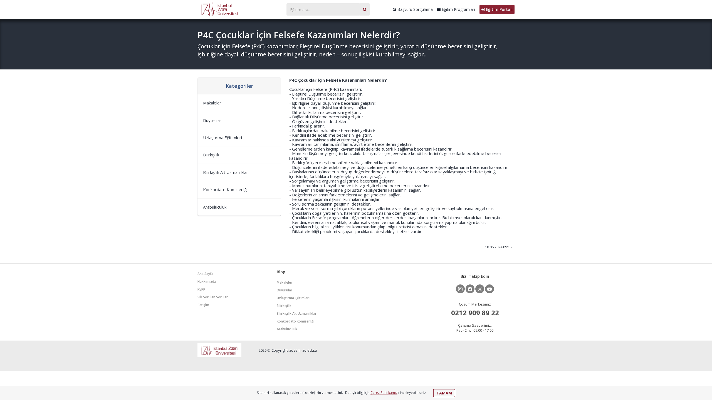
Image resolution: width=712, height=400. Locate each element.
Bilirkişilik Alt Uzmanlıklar (225, 172)
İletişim (203, 304)
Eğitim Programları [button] (458, 9)
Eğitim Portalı (499, 9)
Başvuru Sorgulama (414, 9)
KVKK (201, 289)
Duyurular (212, 120)
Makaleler (212, 103)
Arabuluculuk (214, 207)
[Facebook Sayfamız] (470, 288)
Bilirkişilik (211, 155)
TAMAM (444, 393)
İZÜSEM (239, 9)
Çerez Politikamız (383, 392)
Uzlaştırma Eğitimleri (222, 137)
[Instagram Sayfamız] (460, 288)
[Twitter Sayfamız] (479, 288)
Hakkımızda (206, 281)
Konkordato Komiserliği (225, 189)
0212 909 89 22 (475, 312)
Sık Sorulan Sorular (212, 297)
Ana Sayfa (205, 273)
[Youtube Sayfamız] (489, 288)
